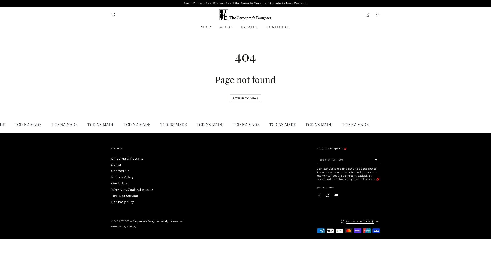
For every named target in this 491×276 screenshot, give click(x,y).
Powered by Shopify (124, 226)
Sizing (116, 165)
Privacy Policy (122, 177)
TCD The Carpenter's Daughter (140, 221)
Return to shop (245, 98)
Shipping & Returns (127, 158)
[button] (113, 15)
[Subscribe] (377, 159)
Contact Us (120, 171)
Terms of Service (124, 196)
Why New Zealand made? (132, 189)
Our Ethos (119, 183)
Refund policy (122, 202)
